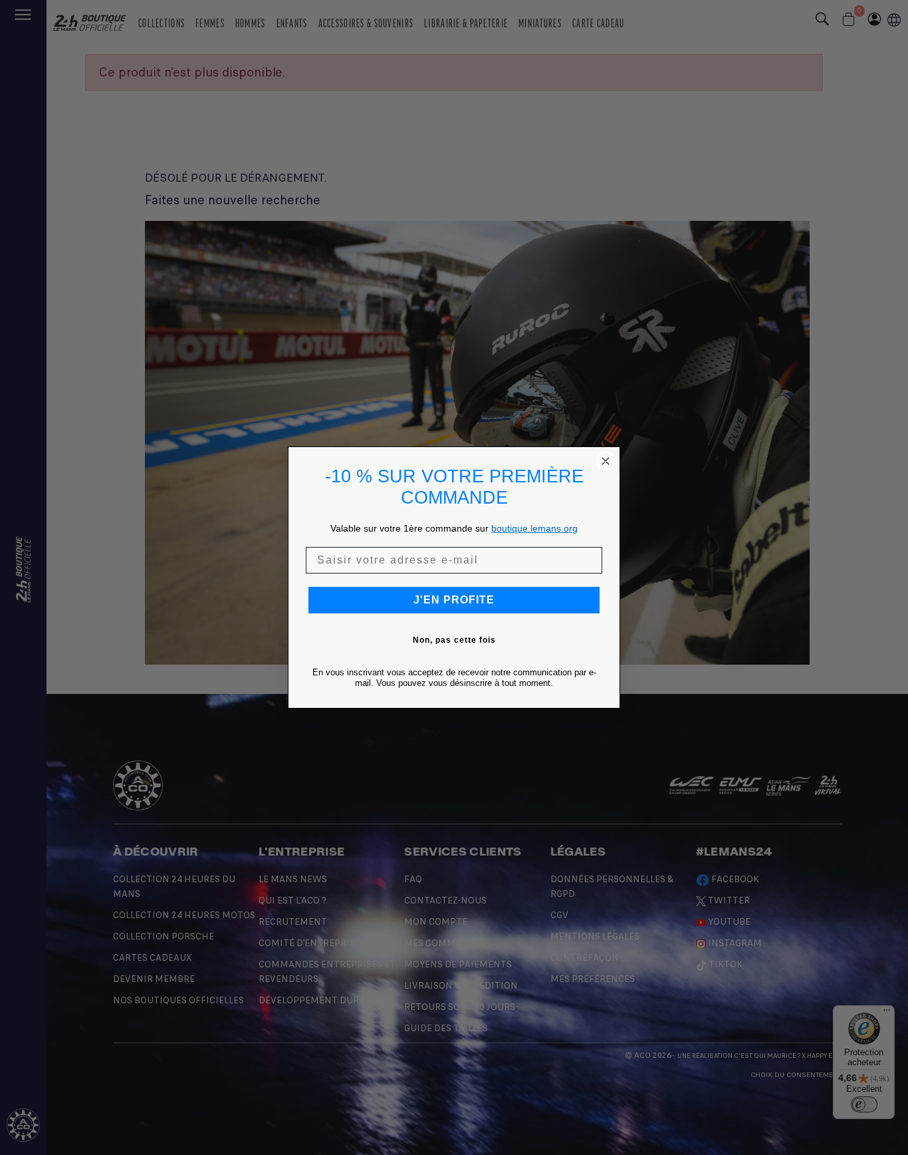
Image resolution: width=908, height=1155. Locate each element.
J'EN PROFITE (454, 599)
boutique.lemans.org (534, 528)
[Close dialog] (606, 461)
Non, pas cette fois (454, 640)
